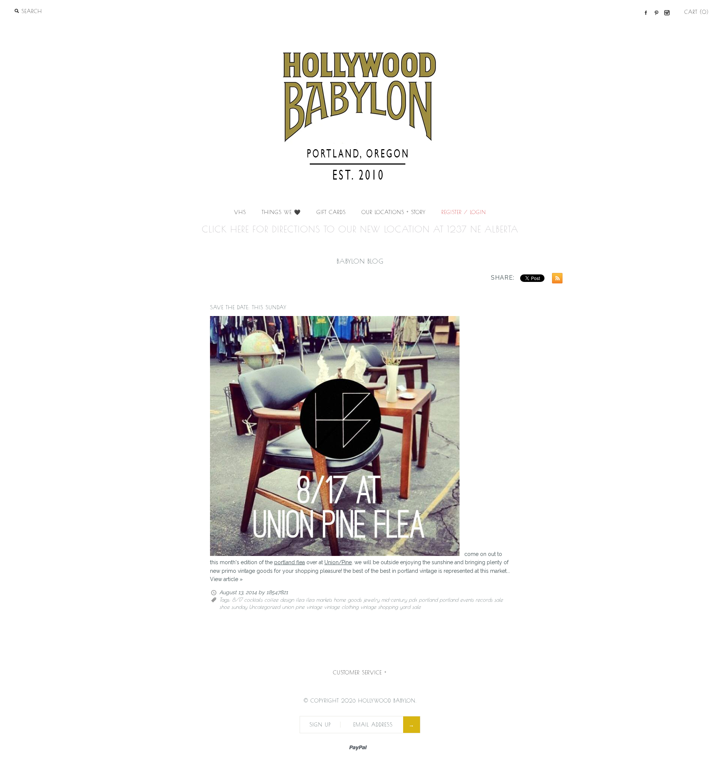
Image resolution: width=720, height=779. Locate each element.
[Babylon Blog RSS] (555, 279)
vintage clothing (341, 607)
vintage (314, 607)
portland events (457, 600)
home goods (348, 600)
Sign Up (320, 725)
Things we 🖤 (281, 212)
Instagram (667, 13)
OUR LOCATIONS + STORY (394, 212)
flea (300, 600)
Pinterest (656, 13)
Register (451, 212)
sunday (239, 607)
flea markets (319, 600)
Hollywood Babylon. (387, 701)
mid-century (394, 600)
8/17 (237, 600)
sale (498, 600)
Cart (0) (696, 12)
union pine (293, 607)
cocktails (253, 600)
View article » (226, 579)
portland (428, 600)
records (484, 600)
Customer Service (360, 673)
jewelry (371, 600)
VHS (240, 212)
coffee (271, 600)
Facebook (646, 13)
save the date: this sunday (248, 307)
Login (478, 212)
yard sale (410, 607)
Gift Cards (331, 212)
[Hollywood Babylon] (360, 28)
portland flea (289, 562)
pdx (413, 600)
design (287, 600)
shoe (224, 607)
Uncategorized (264, 607)
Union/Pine (338, 562)
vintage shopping (379, 607)
